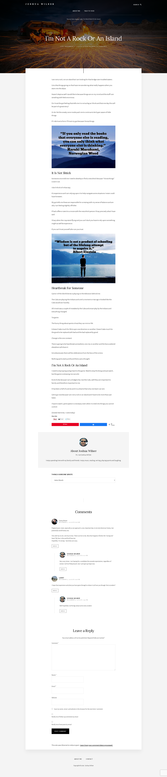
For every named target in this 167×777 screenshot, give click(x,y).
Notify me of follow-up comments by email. (65, 717)
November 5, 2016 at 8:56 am (69, 522)
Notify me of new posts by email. (62, 724)
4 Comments (102, 46)
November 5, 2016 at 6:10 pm (77, 555)
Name (54, 675)
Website (54, 697)
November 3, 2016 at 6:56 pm (69, 579)
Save (66, 424)
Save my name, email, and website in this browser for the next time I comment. (78, 709)
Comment (55, 643)
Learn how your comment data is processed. (96, 745)
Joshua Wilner (40, 4)
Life (61, 46)
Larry (61, 578)
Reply (55, 546)
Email (54, 686)
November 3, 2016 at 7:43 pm (77, 600)
